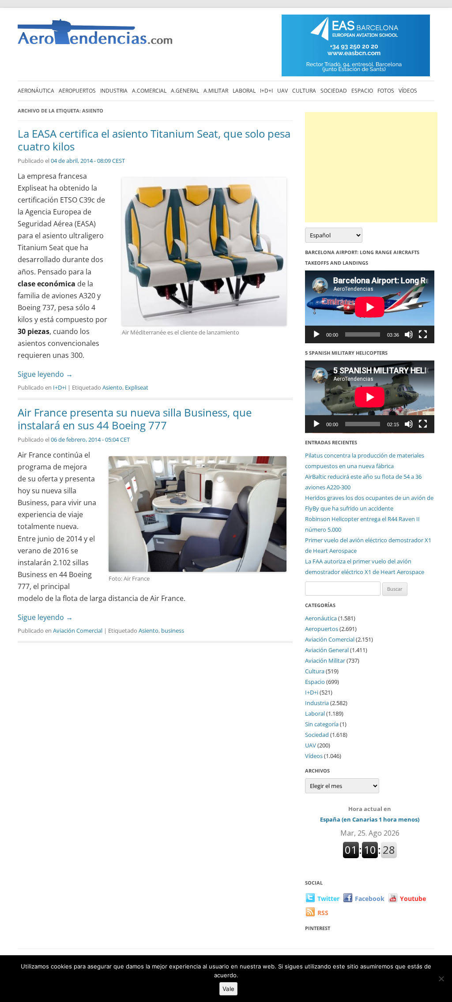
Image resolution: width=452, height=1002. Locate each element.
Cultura (304, 90)
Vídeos (408, 90)
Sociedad (333, 90)
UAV (282, 90)
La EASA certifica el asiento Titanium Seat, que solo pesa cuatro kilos (154, 140)
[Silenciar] (408, 334)
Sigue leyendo (45, 374)
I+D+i (266, 90)
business (172, 630)
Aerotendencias (95, 35)
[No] (441, 978)
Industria (114, 90)
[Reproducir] (316, 334)
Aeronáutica (36, 90)
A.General (185, 90)
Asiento (112, 387)
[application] (369, 306)
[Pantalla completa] (422, 334)
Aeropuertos (77, 90)
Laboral (244, 90)
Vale (228, 988)
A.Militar (215, 90)
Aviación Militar (325, 660)
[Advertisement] (371, 167)
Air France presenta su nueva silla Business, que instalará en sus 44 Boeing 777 (135, 418)
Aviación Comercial (77, 630)
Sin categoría (322, 724)
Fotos (385, 90)
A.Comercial (149, 90)
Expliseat (136, 387)
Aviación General (327, 650)
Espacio (362, 90)
